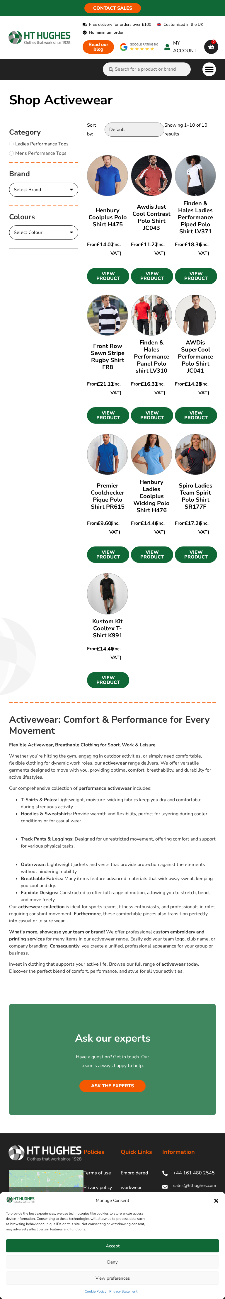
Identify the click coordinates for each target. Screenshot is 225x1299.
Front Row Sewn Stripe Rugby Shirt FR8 (108, 356)
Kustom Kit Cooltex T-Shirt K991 (107, 628)
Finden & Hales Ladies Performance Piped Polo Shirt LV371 (195, 217)
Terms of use (97, 1173)
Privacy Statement (123, 1291)
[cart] (211, 47)
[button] (216, 1201)
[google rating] (139, 47)
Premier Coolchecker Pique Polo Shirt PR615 (108, 496)
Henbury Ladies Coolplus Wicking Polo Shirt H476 (151, 496)
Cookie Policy (95, 1291)
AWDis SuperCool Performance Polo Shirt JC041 (195, 357)
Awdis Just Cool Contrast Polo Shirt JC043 (151, 217)
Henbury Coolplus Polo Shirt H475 (107, 217)
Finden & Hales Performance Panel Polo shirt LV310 (151, 357)
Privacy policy (97, 1187)
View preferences (113, 1278)
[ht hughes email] (189, 1187)
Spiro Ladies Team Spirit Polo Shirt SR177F (195, 496)
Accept (113, 1246)
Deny (112, 1262)
